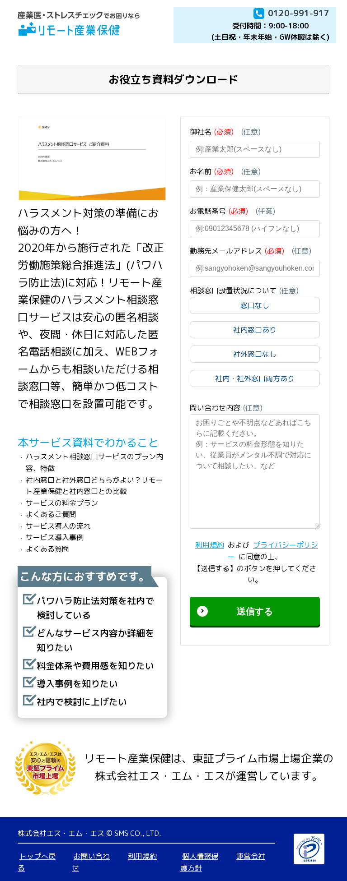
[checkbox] (255, 345)
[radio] (255, 305)
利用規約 (209, 545)
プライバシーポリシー (273, 551)
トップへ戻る (37, 862)
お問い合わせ (91, 862)
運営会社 (250, 856)
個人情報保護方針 (199, 862)
